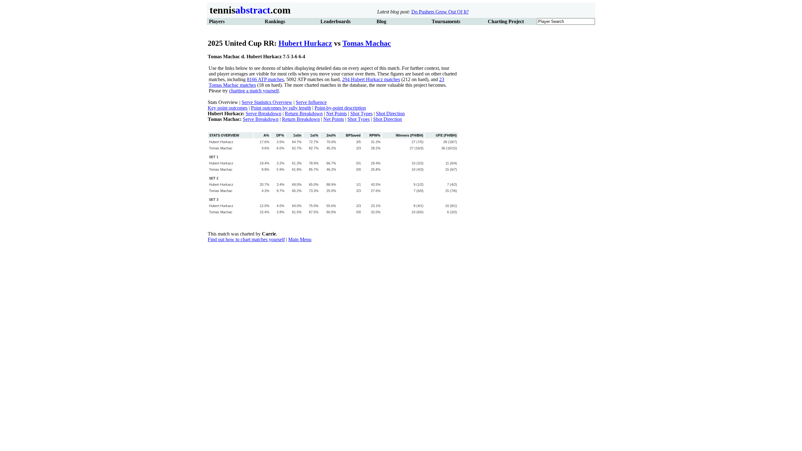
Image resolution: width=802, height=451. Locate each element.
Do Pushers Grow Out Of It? (440, 11)
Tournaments (446, 21)
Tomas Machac (366, 43)
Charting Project (506, 21)
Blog (381, 21)
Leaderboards (335, 21)
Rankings (275, 21)
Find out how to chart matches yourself (246, 239)
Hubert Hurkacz (305, 43)
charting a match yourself (254, 90)
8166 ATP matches (265, 79)
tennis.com (249, 10)
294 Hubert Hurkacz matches (371, 79)
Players (217, 21)
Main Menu (299, 239)
